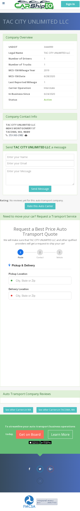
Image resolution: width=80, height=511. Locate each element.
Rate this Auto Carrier (40, 206)
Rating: (4, 200)
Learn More (60, 434)
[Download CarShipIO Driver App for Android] (46, 442)
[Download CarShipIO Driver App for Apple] (34, 442)
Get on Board (30, 434)
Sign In (70, 4)
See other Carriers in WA (18, 409)
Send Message (40, 189)
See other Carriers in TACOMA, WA (57, 409)
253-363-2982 (16, 135)
